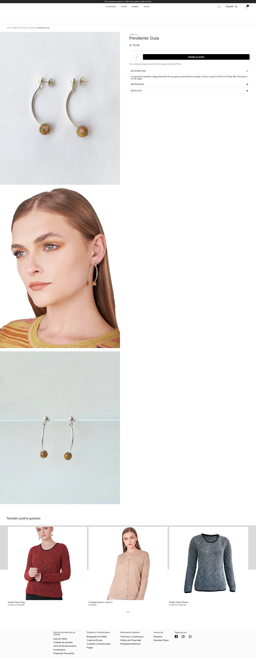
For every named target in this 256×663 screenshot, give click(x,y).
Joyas (32, 28)
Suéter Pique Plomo (178, 602)
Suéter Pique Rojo (16, 602)
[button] (211, 8)
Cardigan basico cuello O (100, 602)
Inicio (9, 28)
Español (229, 8)
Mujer (15, 28)
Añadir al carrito (196, 57)
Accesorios (23, 28)
